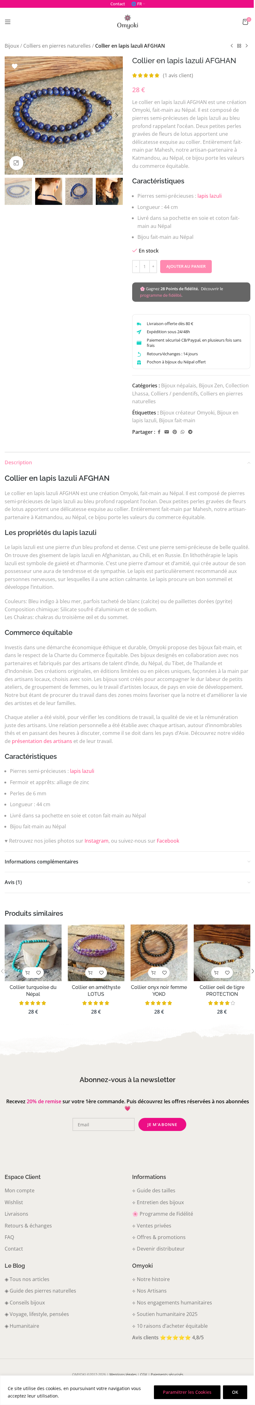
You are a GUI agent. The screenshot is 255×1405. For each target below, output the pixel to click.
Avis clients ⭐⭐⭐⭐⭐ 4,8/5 (168, 1337)
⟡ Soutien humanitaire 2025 (164, 1314)
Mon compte (20, 1190)
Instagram (97, 840)
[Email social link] (167, 432)
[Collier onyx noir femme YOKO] (159, 953)
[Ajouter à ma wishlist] (14, 66)
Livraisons (16, 1213)
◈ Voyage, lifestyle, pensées (37, 1314)
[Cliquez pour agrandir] (16, 163)
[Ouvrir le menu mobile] (8, 22)
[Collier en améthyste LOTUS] (96, 953)
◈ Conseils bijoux (25, 1302)
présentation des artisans (42, 741)
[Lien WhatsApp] (182, 432)
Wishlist (14, 1202)
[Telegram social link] (190, 432)
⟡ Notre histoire (151, 1279)
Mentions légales (123, 1374)
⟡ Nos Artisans (149, 1290)
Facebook (168, 840)
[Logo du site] (127, 21)
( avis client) (178, 75)
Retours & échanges (28, 1225)
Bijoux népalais (178, 385)
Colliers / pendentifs (174, 393)
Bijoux (12, 45)
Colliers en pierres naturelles (57, 45)
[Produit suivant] (246, 46)
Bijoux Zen (211, 385)
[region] (127, 1390)
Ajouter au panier (186, 266)
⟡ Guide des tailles (153, 1190)
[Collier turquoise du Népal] (33, 953)
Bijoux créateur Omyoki (187, 412)
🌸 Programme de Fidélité (162, 1213)
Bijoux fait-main (177, 420)
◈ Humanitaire (22, 1325)
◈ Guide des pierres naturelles (40, 1290)
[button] (11, 115)
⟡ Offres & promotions (159, 1237)
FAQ (9, 1237)
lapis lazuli (209, 195)
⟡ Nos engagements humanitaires (172, 1302)
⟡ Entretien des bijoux (158, 1202)
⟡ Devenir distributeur (158, 1248)
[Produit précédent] (231, 46)
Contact (14, 1248)
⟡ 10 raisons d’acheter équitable (170, 1325)
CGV (143, 1374)
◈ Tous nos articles (27, 1279)
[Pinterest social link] (175, 432)
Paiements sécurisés (167, 1374)
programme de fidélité (160, 295)
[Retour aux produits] (239, 46)
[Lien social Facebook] (159, 432)
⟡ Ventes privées (151, 1225)
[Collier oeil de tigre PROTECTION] (222, 953)
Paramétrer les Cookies (187, 1392)
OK (235, 1392)
